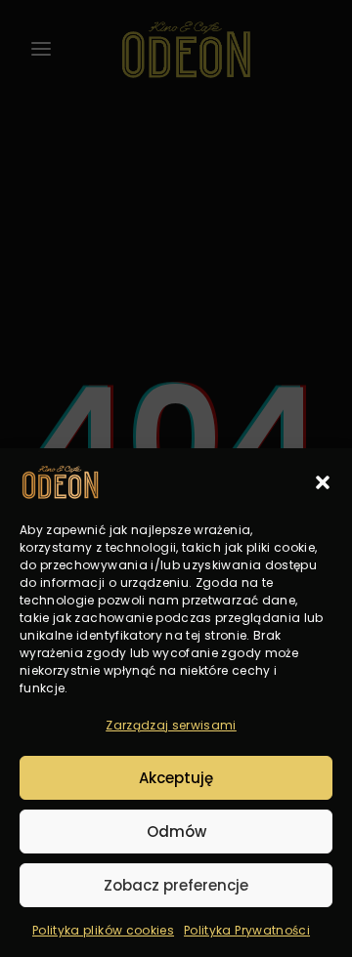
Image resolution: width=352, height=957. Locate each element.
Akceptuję (176, 778)
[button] (322, 482)
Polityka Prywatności (247, 930)
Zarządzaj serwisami (171, 725)
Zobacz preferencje (176, 885)
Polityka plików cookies (103, 930)
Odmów (176, 831)
